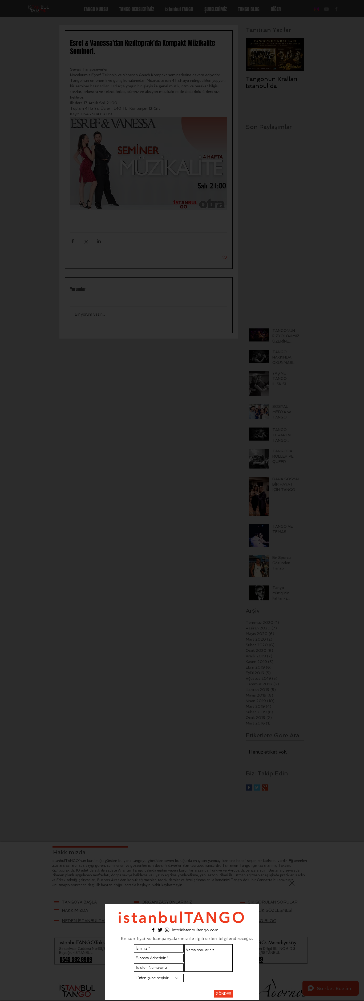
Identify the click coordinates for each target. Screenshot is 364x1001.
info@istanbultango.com (195, 929)
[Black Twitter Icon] (160, 930)
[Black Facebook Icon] (153, 930)
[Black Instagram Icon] (167, 930)
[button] (291, 883)
